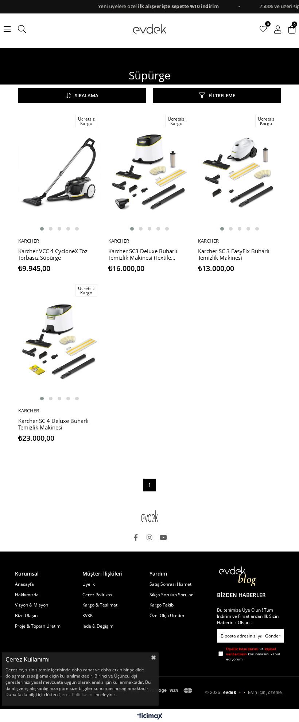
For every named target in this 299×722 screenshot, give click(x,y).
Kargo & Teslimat (99, 605)
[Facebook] (136, 537)
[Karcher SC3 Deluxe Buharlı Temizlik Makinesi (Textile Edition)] (149, 172)
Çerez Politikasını (76, 694)
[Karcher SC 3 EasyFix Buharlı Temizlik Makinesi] (239, 172)
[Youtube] (163, 537)
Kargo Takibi (162, 605)
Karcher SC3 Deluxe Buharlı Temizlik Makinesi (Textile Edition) (142, 255)
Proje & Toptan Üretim (38, 626)
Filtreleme (222, 95)
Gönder (272, 636)
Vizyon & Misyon (31, 605)
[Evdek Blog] (238, 576)
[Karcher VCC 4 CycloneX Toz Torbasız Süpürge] (59, 172)
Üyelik (88, 584)
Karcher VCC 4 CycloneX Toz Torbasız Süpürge (53, 254)
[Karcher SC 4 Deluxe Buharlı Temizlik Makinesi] (59, 342)
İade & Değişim (97, 626)
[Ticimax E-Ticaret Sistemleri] (150, 716)
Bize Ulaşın (26, 616)
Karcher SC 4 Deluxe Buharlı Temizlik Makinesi (53, 424)
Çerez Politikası (97, 595)
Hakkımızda (27, 595)
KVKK (87, 616)
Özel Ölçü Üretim (167, 616)
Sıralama (86, 95)
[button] (42, 228)
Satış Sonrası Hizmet (170, 584)
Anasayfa (24, 584)
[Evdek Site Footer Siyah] (149, 516)
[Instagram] (149, 537)
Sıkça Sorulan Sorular (171, 595)
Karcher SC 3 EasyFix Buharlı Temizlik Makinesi (233, 254)
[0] (263, 29)
